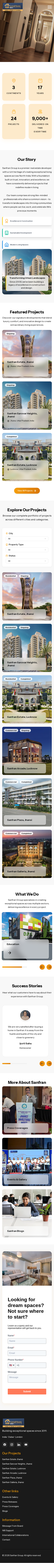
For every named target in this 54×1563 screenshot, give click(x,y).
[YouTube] (25, 1444)
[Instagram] (11, 1444)
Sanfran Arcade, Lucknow (14, 1473)
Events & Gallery (10, 1497)
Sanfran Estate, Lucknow (14, 1468)
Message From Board (12, 1526)
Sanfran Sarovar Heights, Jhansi (17, 1463)
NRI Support (8, 1530)
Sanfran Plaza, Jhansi (12, 1477)
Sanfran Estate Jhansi (12, 1459)
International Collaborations (15, 1535)
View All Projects (25, 490)
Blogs (5, 1511)
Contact (6, 1539)
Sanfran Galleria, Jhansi (13, 1482)
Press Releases (9, 1501)
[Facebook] (4, 1444)
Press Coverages (10, 1506)
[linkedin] (18, 1444)
